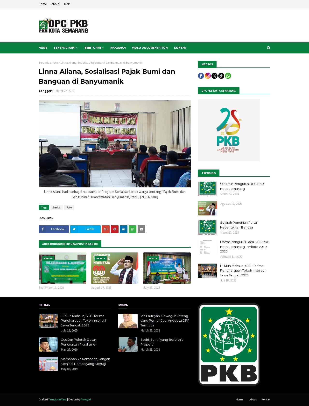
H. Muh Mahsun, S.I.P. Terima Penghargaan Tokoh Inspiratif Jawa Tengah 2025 (243, 270)
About (55, 4)
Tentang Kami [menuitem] (64, 48)
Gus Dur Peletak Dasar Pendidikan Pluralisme (78, 342)
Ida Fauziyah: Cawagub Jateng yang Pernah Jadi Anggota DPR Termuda (165, 320)
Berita (56, 207)
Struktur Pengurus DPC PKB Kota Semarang (242, 186)
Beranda (44, 62)
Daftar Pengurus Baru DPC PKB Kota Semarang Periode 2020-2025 (244, 246)
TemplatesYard (57, 399)
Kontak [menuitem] (180, 48)
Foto (55, 62)
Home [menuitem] (43, 48)
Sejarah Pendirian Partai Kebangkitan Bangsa (239, 225)
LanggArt (46, 91)
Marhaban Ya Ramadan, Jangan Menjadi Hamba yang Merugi (85, 361)
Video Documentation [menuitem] (150, 48)
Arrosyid (86, 399)
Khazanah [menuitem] (118, 48)
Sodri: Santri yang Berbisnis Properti (161, 342)
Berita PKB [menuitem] (92, 48)
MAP (67, 4)
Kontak (265, 399)
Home (43, 4)
